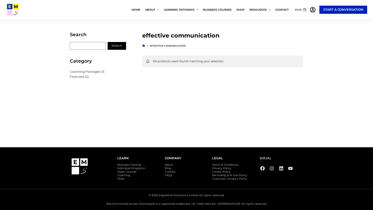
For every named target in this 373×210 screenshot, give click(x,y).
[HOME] (143, 45)
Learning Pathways (179, 9)
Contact (282, 9)
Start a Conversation (343, 9)
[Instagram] (271, 168)
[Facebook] (262, 168)
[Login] (312, 9)
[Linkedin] (281, 168)
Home (136, 9)
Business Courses (217, 9)
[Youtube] (290, 168)
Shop (240, 9)
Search (117, 45)
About (150, 9)
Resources (258, 9)
